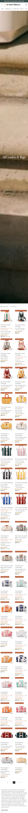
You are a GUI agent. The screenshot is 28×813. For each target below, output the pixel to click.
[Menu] (1, 4)
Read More (4, 810)
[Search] (5, 4)
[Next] (20, 782)
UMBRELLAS (8, 8)
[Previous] (7, 782)
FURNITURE (16, 8)
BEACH (22, 8)
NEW (2, 8)
